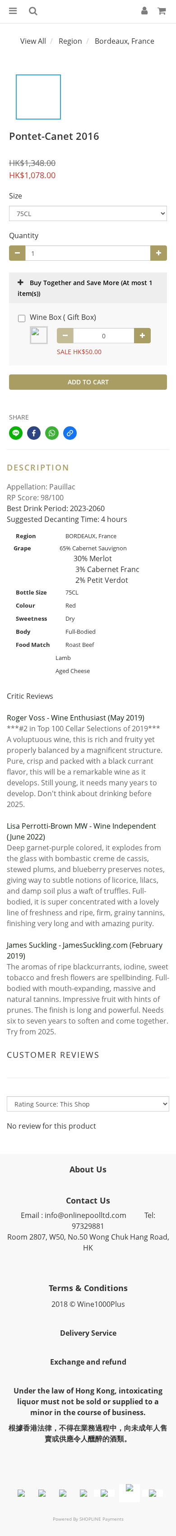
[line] (16, 433)
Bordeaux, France (124, 41)
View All (33, 41)
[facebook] (34, 433)
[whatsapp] (52, 433)
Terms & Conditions (88, 1287)
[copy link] (70, 433)
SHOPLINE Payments (101, 1519)
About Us (88, 1169)
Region (70, 41)
